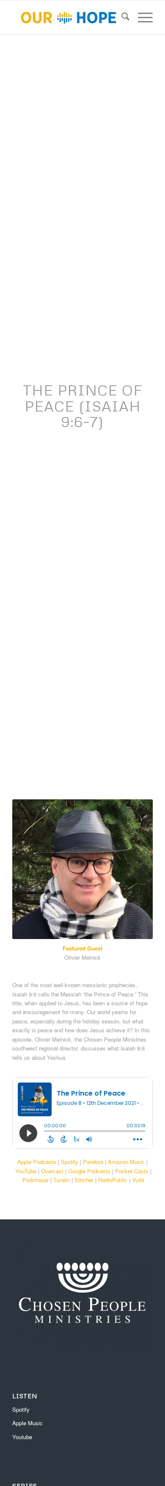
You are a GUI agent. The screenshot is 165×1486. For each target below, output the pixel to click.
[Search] (121, 17)
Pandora (93, 1162)
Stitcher (84, 1180)
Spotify (69, 1162)
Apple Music (27, 1423)
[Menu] (141, 17)
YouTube (25, 1171)
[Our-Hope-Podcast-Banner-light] (68, 17)
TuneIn (61, 1180)
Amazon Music (126, 1162)
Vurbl (138, 1180)
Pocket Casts (131, 1171)
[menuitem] (121, 17)
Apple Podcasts (36, 1162)
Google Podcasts (89, 1171)
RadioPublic (112, 1180)
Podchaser (35, 1180)
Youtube (22, 1437)
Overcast (52, 1171)
